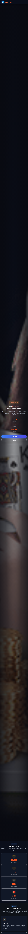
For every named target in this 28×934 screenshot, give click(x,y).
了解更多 (14, 440)
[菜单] (25, 2)
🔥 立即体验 (14, 436)
